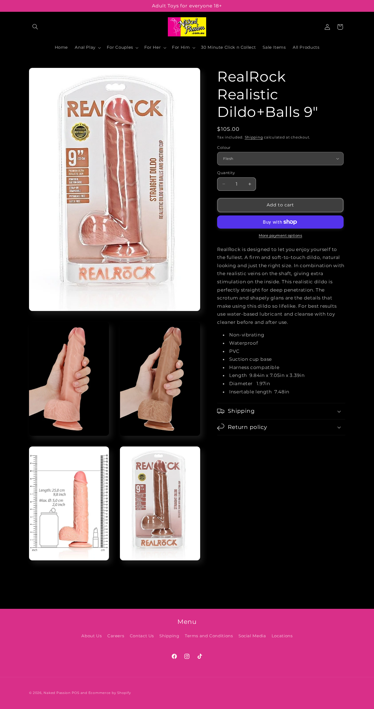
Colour (224, 147)
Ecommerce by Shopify (109, 693)
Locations (282, 635)
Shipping (254, 137)
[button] (35, 27)
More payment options (280, 236)
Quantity (226, 173)
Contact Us (142, 635)
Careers (115, 635)
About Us (91, 635)
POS (75, 693)
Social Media (252, 635)
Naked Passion (57, 693)
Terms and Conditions (209, 635)
